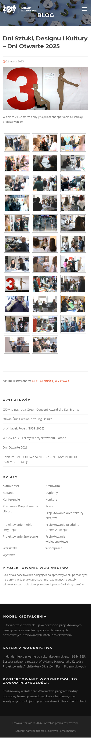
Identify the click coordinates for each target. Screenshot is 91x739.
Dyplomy (52, 493)
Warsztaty (10, 548)
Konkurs (51, 499)
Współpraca (54, 548)
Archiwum (53, 486)
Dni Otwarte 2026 (15, 447)
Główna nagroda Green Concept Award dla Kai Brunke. (41, 409)
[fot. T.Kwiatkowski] (17, 142)
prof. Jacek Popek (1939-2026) (23, 428)
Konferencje (11, 499)
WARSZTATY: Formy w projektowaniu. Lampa (34, 438)
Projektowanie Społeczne (20, 536)
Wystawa (62, 381)
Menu (84, 9)
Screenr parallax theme (29, 731)
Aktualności (42, 381)
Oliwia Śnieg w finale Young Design (27, 419)
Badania (8, 493)
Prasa (49, 506)
